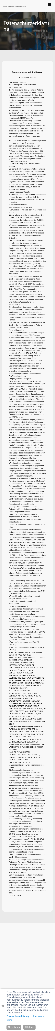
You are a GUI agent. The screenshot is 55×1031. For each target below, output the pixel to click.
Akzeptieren (14, 1027)
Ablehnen (29, 1027)
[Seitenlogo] (14, 9)
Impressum (38, 1016)
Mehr (9, 1020)
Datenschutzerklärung (18, 1016)
